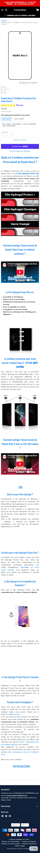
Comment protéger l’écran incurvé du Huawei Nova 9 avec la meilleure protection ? (20, 249)
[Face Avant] (7, 121)
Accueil (3, 21)
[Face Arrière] (19, 121)
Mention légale (20, 846)
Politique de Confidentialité (10, 842)
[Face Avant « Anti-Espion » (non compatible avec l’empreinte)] (20, 128)
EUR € (24, 825)
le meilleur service (13, 714)
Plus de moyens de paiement (20, 151)
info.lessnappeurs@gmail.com (17, 795)
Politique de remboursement (10, 844)
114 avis (19, 105)
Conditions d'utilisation (29, 842)
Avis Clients (25, 766)
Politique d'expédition (29, 844)
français (14, 825)
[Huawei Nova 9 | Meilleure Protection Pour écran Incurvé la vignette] (3, 90)
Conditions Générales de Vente (19, 839)
